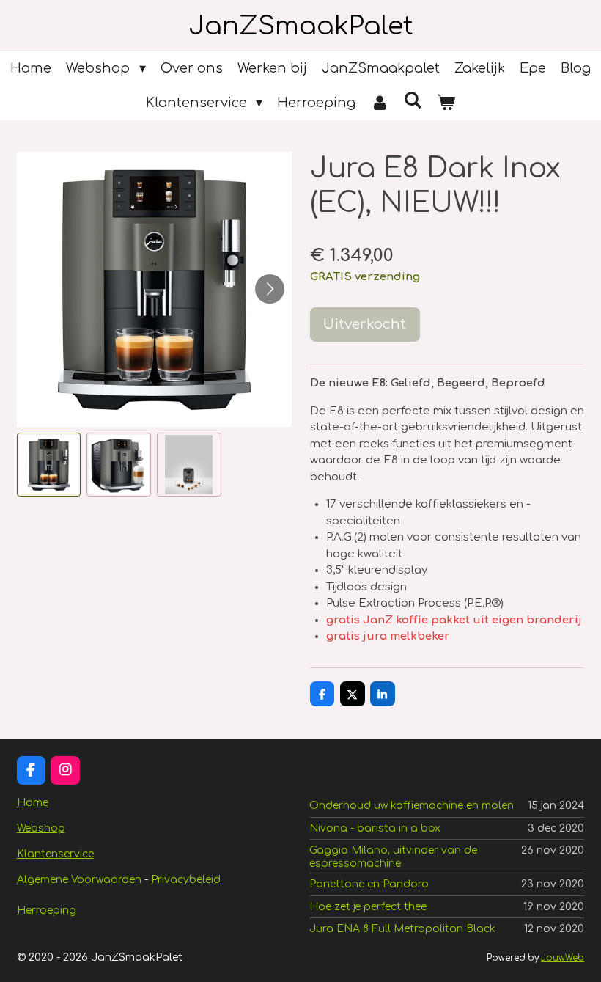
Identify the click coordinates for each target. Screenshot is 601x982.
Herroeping (46, 910)
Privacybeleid (186, 879)
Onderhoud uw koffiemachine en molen (411, 805)
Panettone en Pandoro (369, 884)
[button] (49, 465)
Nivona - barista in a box (374, 828)
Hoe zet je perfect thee (368, 906)
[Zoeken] (413, 100)
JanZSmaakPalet (300, 26)
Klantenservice (55, 854)
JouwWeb (562, 958)
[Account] (379, 103)
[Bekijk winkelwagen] (445, 103)
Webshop (41, 828)
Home (32, 802)
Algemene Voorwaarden (79, 879)
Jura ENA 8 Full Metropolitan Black (402, 928)
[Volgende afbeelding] (269, 289)
